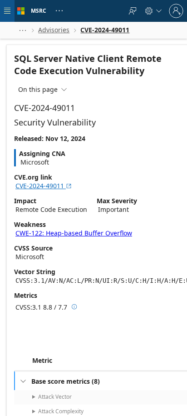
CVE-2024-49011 (43, 185)
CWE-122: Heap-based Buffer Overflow (73, 233)
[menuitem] (132, 11)
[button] (23, 30)
